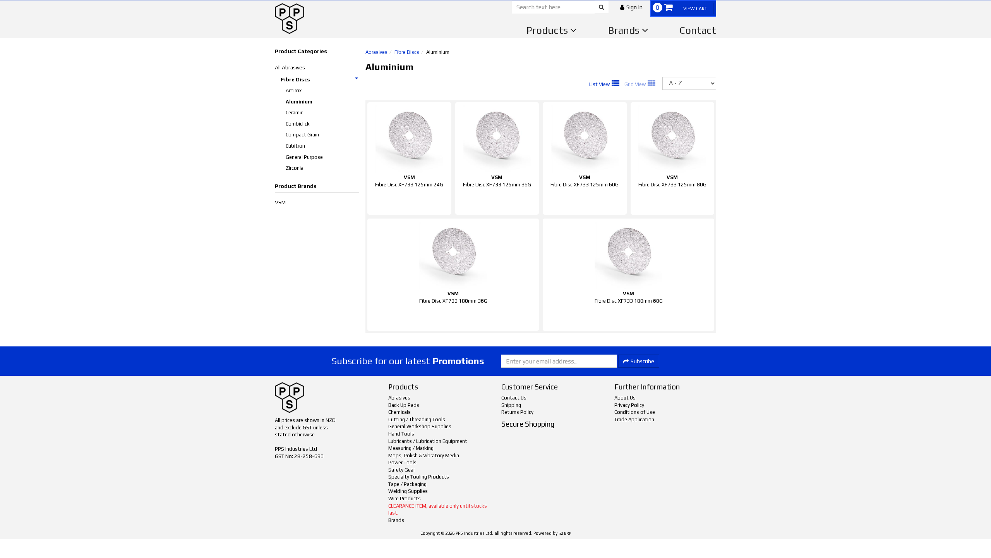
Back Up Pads (403, 405)
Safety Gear (401, 470)
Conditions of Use (634, 412)
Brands (625, 30)
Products (548, 30)
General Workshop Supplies (419, 426)
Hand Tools (401, 434)
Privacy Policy (629, 405)
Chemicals (399, 412)
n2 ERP (565, 533)
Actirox (294, 90)
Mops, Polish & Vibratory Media (423, 455)
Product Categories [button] (301, 51)
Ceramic (294, 112)
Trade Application (634, 419)
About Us (625, 398)
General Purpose (304, 157)
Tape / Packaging (407, 484)
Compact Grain (302, 135)
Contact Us (513, 398)
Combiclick (298, 124)
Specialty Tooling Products (418, 477)
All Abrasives (290, 67)
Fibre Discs (295, 79)
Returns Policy (517, 412)
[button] (631, 7)
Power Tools (402, 462)
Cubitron (295, 146)
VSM (280, 202)
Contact (697, 30)
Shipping (511, 405)
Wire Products (404, 498)
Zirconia (294, 168)
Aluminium (299, 102)
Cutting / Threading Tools (416, 419)
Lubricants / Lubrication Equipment (427, 441)
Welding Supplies (408, 491)
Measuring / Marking (411, 448)
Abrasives (376, 52)
